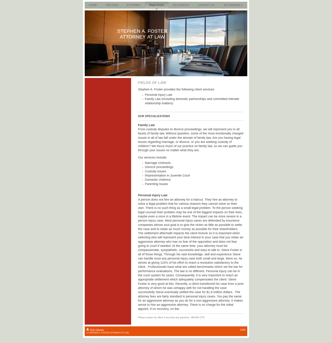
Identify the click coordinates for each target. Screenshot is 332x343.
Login (243, 329)
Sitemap (100, 330)
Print (92, 330)
